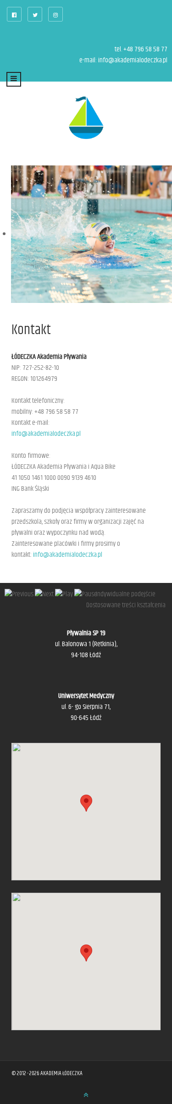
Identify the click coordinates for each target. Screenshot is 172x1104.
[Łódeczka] (86, 118)
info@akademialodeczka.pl (132, 60)
